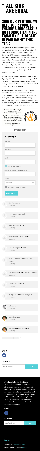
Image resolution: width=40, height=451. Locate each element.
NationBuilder (19, 445)
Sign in (6, 440)
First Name (8, 141)
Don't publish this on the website (16, 187)
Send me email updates (14, 166)
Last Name (8, 149)
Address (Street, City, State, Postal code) (16, 170)
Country (7, 178)
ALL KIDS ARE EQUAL (17, 8)
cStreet (24, 447)
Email (6, 158)
